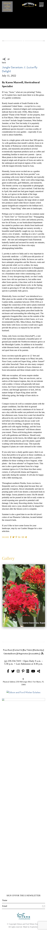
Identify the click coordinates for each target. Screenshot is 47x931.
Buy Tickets (27, 650)
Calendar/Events (10, 654)
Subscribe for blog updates (28, 63)
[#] (8, 671)
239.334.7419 (14, 661)
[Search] (16, 50)
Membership (38, 650)
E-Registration (22, 654)
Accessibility (34, 654)
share (5, 537)
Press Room (7, 650)
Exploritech (34, 927)
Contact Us (18, 650)
